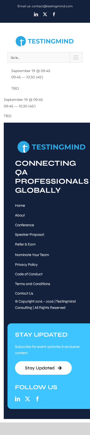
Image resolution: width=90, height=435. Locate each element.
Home (20, 205)
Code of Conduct (28, 274)
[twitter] (27, 398)
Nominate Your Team (32, 255)
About (20, 215)
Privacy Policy (26, 264)
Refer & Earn (25, 244)
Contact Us (24, 293)
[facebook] (37, 398)
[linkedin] (17, 398)
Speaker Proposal (29, 234)
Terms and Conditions (32, 284)
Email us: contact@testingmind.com (45, 6)
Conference (24, 225)
